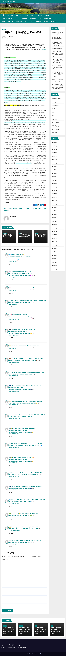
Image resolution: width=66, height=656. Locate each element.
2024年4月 (54, 238)
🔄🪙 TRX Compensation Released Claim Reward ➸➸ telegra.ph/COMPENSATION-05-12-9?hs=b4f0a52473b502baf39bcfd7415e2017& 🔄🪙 (22, 430)
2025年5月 (54, 193)
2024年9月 (54, 221)
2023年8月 (54, 265)
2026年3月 (54, 159)
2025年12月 (54, 169)
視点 (8, 15)
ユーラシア (17, 18)
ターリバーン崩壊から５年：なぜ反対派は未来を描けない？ (57, 67)
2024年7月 (54, 228)
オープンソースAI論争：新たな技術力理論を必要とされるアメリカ (57, 61)
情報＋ (53, 112)
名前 (3, 585)
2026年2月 (54, 163)
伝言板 (40, 18)
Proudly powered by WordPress (26, 653)
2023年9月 (54, 262)
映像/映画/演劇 (47, 18)
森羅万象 (30, 21)
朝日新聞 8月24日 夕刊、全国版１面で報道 (24, 629)
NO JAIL (47, 15)
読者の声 (33, 15)
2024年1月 (54, 248)
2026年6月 (54, 149)
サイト (3, 602)
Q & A (55, 18)
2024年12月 (54, 210)
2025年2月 (54, 204)
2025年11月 (54, 173)
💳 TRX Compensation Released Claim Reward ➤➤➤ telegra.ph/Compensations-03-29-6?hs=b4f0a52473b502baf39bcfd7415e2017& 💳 (22, 331)
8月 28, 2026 (7, 631)
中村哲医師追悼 (19, 21)
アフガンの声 (19, 15)
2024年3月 (54, 241)
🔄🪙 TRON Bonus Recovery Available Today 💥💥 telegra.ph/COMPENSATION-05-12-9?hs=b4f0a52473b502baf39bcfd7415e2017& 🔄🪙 (21, 459)
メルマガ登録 (38, 21)
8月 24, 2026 (23, 631)
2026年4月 (54, 156)
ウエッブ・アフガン (10, 6)
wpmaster (11, 36)
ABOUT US (53, 21)
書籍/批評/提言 (33, 18)
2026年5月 (54, 152)
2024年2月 (54, 245)
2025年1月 (54, 207)
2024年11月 (54, 214)
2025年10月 (54, 176)
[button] (64, 18)
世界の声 (26, 15)
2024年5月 (54, 234)
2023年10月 (54, 258)
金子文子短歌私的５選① (57, 48)
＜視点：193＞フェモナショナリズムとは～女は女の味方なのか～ (57, 44)
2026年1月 (54, 166)
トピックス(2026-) (6, 18)
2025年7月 (54, 187)
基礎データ (10, 21)
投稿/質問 (46, 21)
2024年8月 (54, 224)
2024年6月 (54, 231)
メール (3, 593)
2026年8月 (54, 142)
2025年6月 (54, 190)
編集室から (24, 18)
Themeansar (44, 653)
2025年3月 (54, 200)
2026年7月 (54, 146)
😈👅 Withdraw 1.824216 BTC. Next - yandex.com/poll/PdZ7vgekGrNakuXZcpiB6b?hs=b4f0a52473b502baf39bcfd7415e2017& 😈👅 (21, 316)
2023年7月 (54, 269)
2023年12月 (54, 251)
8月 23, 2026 (55, 631)
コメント (5, 559)
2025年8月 (54, 183)
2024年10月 (54, 217)
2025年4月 (54, 197)
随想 (12, 15)
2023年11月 (54, 255)
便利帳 (3, 21)
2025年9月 (54, 180)
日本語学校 (40, 15)
